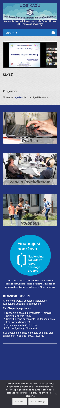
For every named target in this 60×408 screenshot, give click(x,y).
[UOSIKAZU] (30, 11)
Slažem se (19, 401)
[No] (56, 393)
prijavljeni (18, 97)
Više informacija (38, 401)
